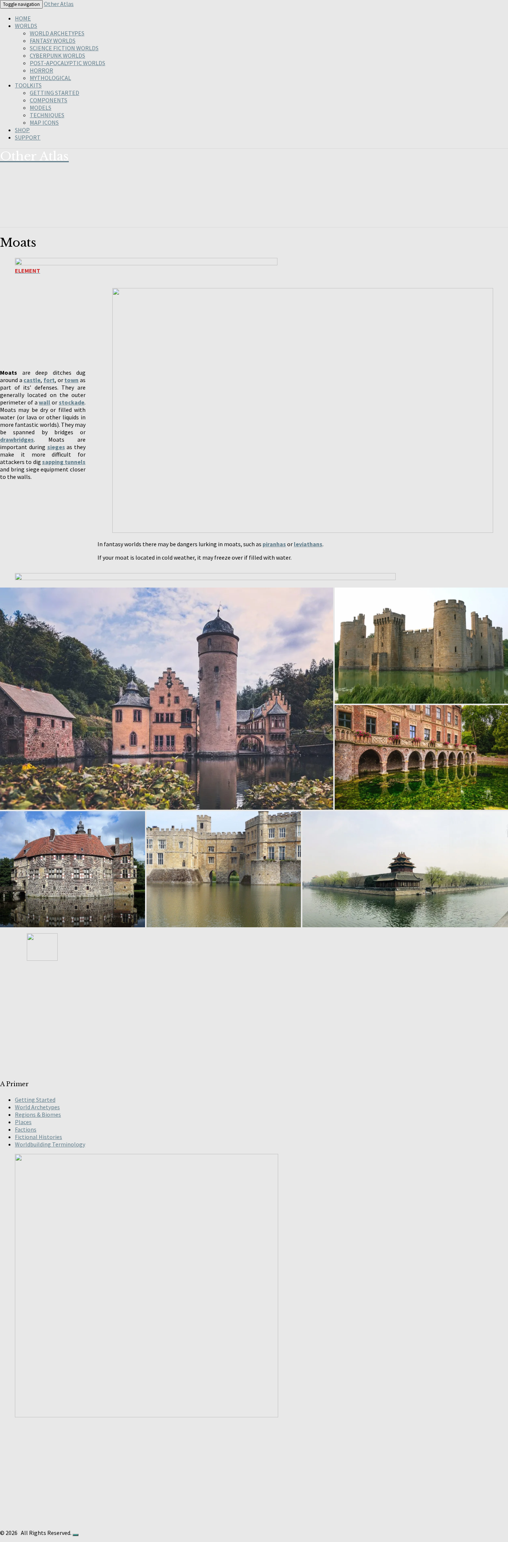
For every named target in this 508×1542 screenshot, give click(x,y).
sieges (56, 447)
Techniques (47, 115)
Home (23, 18)
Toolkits (28, 85)
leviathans (308, 544)
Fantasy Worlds (52, 40)
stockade (71, 402)
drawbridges (17, 439)
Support (28, 137)
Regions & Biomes (38, 1114)
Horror (41, 70)
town (71, 380)
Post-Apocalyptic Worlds (67, 63)
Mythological (50, 77)
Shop (22, 130)
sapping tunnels (64, 462)
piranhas (274, 544)
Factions (25, 1129)
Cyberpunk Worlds (57, 55)
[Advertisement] (223, 1020)
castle (32, 380)
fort (49, 380)
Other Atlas (59, 3)
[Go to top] (75, 1535)
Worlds (26, 25)
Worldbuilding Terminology (50, 1144)
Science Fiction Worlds (64, 48)
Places (23, 1122)
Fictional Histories (38, 1136)
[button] (166, 699)
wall (44, 402)
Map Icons (44, 122)
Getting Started (54, 92)
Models (40, 107)
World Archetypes (57, 33)
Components (48, 100)
